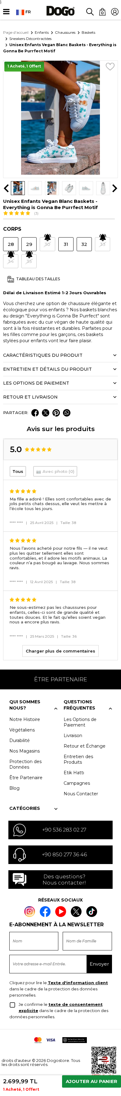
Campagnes (77, 783)
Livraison (73, 735)
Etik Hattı (74, 772)
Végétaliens (22, 730)
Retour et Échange (84, 746)
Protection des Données (25, 764)
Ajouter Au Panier (91, 1081)
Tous (17, 471)
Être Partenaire (26, 777)
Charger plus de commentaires (60, 650)
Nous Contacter (81, 794)
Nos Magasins (24, 751)
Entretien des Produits (78, 759)
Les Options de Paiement (80, 722)
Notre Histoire (24, 719)
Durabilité (19, 740)
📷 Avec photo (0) (55, 471)
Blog (14, 788)
